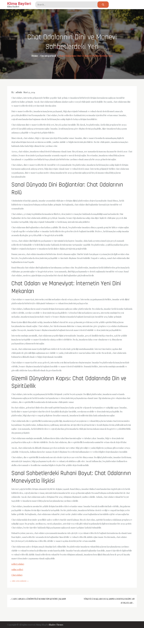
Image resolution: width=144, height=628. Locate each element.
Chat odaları (16, 575)
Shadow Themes (56, 624)
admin (19, 92)
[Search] (103, 4)
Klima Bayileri (19, 3)
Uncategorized (19, 581)
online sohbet (17, 569)
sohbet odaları (17, 564)
